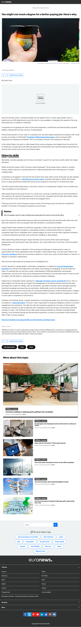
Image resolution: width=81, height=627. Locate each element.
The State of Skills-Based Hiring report (41, 137)
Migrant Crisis (40, 551)
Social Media (35, 546)
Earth (3, 580)
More (3, 607)
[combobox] (40, 525)
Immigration (30, 542)
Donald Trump (44, 542)
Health (4, 584)
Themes (4, 567)
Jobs (22, 347)
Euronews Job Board (9, 254)
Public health (59, 542)
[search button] (55, 525)
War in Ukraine (48, 537)
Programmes (6, 592)
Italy (18, 542)
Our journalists (46, 592)
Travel (44, 584)
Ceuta (59, 546)
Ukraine (22, 546)
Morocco (48, 546)
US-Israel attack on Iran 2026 (28, 537)
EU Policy (45, 576)
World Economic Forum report (33, 179)
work (31, 347)
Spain (61, 537)
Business (4, 576)
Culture (4, 588)
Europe (4, 571)
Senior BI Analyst (19, 303)
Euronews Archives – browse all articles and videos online (20, 596)
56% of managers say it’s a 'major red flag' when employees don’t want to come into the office (34, 215)
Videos (44, 588)
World (43, 571)
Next (43, 580)
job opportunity (9, 347)
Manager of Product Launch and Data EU (51, 281)
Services (4, 602)
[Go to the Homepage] (7, 2)
